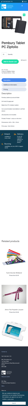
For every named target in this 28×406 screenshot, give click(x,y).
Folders (13, 71)
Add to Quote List (10, 61)
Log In (25, 1)
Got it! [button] (14, 403)
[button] (22, 5)
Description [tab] (7, 80)
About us (4, 390)
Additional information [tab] (10, 85)
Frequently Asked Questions (8, 383)
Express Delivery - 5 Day (9, 73)
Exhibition (9, 71)
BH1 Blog (4, 381)
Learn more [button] (10, 399)
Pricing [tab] (6, 89)
